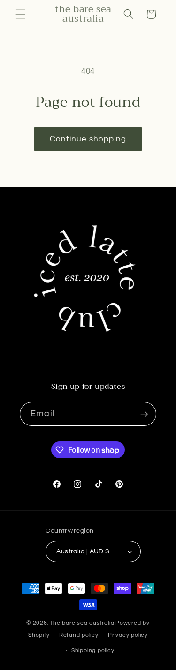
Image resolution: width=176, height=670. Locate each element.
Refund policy (79, 635)
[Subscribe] (144, 414)
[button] (20, 14)
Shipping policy (93, 651)
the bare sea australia (82, 623)
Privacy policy (128, 635)
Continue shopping (88, 139)
